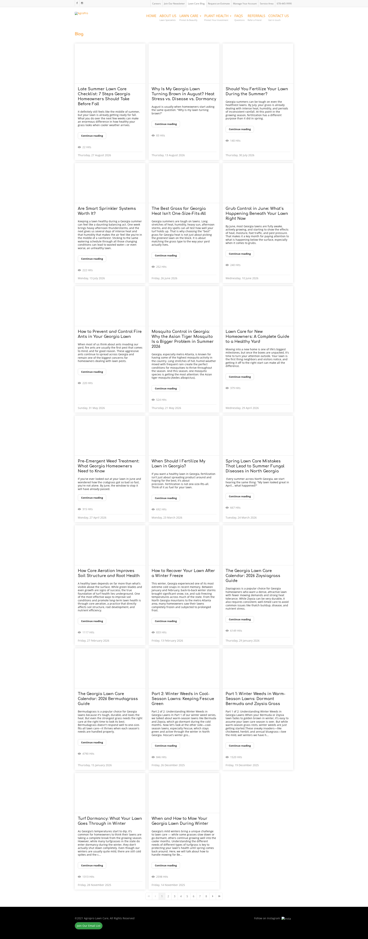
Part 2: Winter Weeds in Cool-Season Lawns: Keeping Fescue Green (183, 699)
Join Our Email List (88, 926)
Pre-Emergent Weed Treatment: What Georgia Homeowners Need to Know (108, 466)
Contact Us (278, 17)
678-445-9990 (284, 3)
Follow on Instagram (82, 3)
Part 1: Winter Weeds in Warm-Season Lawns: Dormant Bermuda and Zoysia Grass (255, 699)
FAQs (239, 17)
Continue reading (92, 135)
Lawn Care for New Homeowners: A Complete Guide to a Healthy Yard (257, 336)
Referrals (256, 17)
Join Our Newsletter (174, 3)
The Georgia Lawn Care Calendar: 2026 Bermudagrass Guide (108, 699)
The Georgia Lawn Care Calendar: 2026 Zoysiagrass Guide (253, 576)
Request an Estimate (219, 3)
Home (151, 15)
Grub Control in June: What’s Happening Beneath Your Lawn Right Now (257, 213)
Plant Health (216, 17)
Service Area (267, 3)
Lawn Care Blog (196, 3)
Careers (156, 3)
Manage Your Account (245, 3)
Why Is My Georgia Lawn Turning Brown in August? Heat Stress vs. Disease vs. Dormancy (184, 94)
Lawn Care (189, 17)
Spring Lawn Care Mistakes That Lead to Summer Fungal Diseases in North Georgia (255, 466)
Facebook (77, 3)
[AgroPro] (81, 12)
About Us (167, 17)
